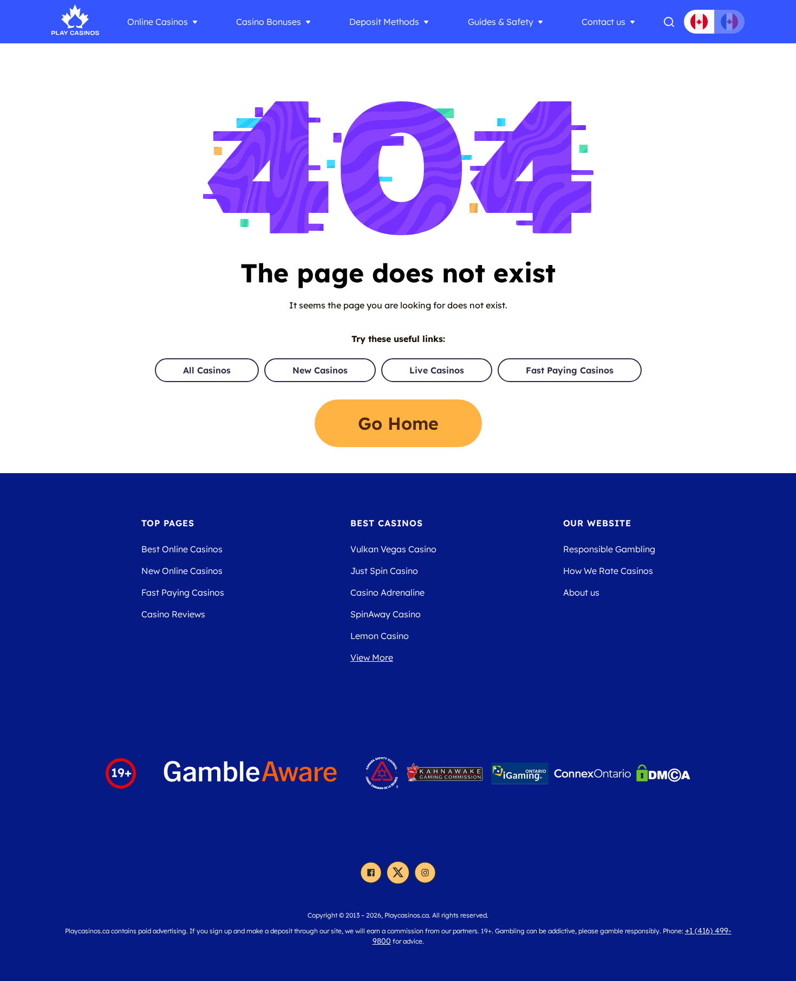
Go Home (398, 423)
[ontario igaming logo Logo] (520, 773)
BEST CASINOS (386, 523)
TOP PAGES (168, 523)
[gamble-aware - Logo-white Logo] (250, 773)
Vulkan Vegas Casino (393, 549)
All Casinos (207, 370)
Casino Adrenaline (387, 592)
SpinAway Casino (385, 614)
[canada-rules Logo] (382, 773)
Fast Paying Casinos (570, 370)
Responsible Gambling (609, 549)
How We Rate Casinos (608, 570)
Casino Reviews (173, 614)
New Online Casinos (182, 570)
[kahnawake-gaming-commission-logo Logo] (444, 773)
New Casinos (320, 370)
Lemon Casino (379, 635)
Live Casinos (436, 370)
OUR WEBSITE (597, 523)
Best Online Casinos (182, 549)
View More (371, 657)
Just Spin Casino (384, 570)
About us (581, 592)
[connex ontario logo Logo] (592, 773)
